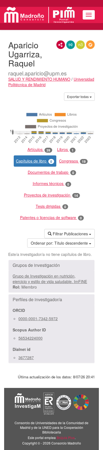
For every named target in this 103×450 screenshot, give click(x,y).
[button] (51, 265)
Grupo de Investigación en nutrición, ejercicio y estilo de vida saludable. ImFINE (50, 278)
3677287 (26, 357)
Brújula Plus (66, 437)
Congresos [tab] (72, 161)
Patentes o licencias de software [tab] (51, 217)
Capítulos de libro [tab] (34, 161)
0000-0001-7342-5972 (38, 318)
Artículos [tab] (38, 149)
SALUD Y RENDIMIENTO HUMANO (39, 79)
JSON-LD (70, 44)
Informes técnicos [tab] (51, 183)
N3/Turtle (80, 44)
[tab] (51, 265)
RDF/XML (60, 44)
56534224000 (30, 338)
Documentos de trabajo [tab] (51, 172)
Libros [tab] (65, 149)
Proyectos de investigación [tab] (51, 195)
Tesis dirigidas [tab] (51, 206)
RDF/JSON (90, 44)
